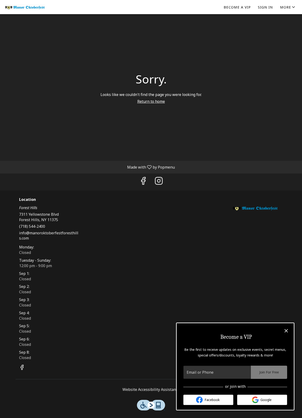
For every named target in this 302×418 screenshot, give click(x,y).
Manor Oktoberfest (255, 208)
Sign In (265, 7)
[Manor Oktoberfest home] (25, 7)
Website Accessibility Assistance (151, 389)
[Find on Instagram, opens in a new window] (159, 182)
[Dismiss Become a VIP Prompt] (286, 330)
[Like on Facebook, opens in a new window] (143, 182)
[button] (288, 7)
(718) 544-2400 (32, 226)
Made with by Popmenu (89, 167)
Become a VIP (237, 7)
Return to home (151, 101)
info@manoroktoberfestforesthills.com (48, 235)
